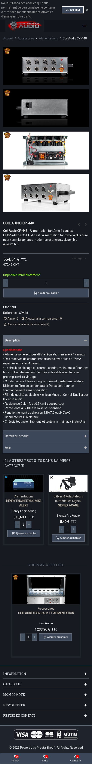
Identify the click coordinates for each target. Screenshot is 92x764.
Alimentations (23, 496)
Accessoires (46, 608)
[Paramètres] (85, 26)
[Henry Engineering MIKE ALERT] (23, 483)
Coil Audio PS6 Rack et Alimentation (46, 613)
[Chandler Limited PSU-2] (79, 224)
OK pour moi (72, 9)
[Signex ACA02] (68, 483)
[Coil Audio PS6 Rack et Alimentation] (85, 224)
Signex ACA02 (68, 505)
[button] (46, 340)
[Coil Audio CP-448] (46, 82)
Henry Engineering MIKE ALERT (24, 503)
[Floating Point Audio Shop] (24, 26)
